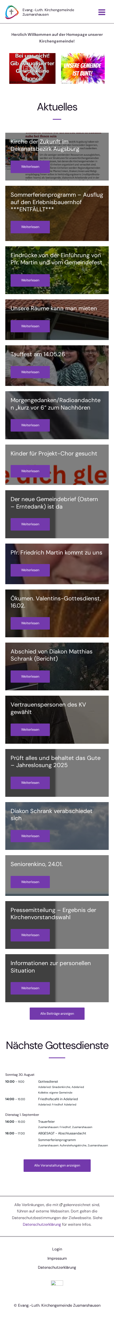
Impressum (57, 1258)
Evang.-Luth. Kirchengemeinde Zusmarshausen (48, 11)
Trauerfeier (46, 1122)
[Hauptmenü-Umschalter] (102, 12)
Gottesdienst (48, 1081)
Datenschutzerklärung (42, 1224)
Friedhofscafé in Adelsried (58, 1099)
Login (57, 1249)
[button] (57, 1014)
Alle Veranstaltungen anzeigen (57, 1165)
